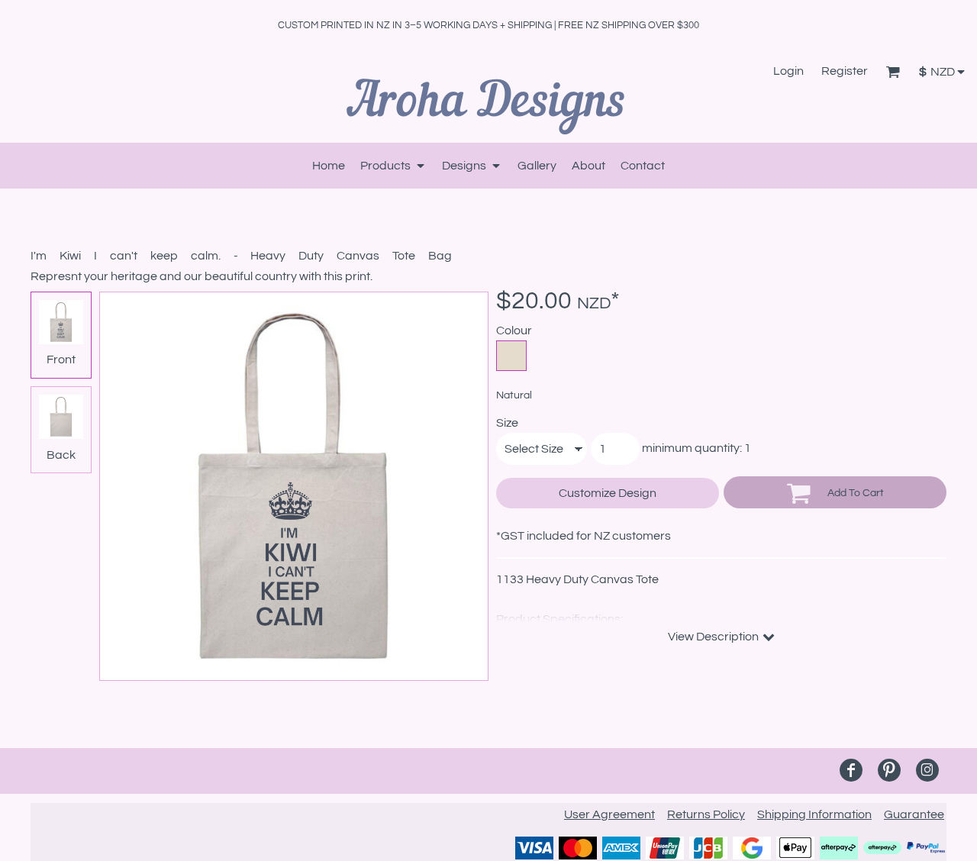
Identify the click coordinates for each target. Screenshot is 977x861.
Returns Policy (706, 814)
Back (61, 455)
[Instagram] (927, 770)
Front (61, 359)
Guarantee (914, 814)
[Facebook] (851, 770)
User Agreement (609, 814)
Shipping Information (814, 814)
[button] (892, 71)
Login (788, 71)
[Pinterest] (889, 770)
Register (844, 71)
